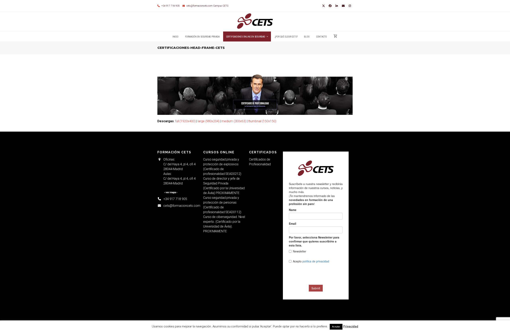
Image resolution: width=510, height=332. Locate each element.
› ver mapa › (170, 192)
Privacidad (350, 326)
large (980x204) (209, 121)
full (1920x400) (185, 121)
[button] (335, 36)
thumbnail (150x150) (262, 121)
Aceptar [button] (336, 326)
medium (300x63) (234, 121)
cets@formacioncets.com (199, 5)
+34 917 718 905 (175, 199)
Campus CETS (220, 5)
